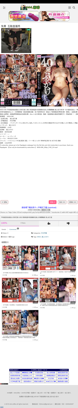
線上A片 (40, 393)
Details (4, 229)
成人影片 (68, 393)
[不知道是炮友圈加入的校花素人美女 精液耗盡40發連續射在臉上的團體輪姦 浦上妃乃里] (39, 80)
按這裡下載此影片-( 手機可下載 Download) (39, 208)
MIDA (39, 237)
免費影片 (53, 393)
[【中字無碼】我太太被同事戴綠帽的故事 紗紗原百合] (20, 258)
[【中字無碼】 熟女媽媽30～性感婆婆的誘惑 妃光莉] (20, 290)
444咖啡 (9, 393)
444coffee (17, 393)
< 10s (4, 202)
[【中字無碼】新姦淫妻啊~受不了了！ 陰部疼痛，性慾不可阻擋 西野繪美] (58, 258)
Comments (13, 229)
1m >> (62, 202)
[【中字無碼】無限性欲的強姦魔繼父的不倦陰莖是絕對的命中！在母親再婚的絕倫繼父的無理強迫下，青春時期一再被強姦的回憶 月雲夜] (20, 322)
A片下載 (46, 393)
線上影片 (61, 393)
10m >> (72, 202)
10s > (52, 202)
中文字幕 (44, 233)
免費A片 (33, 393)
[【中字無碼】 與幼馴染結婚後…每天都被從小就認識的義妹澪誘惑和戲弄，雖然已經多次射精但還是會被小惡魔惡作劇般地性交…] (58, 290)
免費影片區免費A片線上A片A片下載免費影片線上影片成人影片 (39, 396)
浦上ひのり (45, 237)
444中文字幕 (25, 393)
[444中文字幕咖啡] (30, 7)
